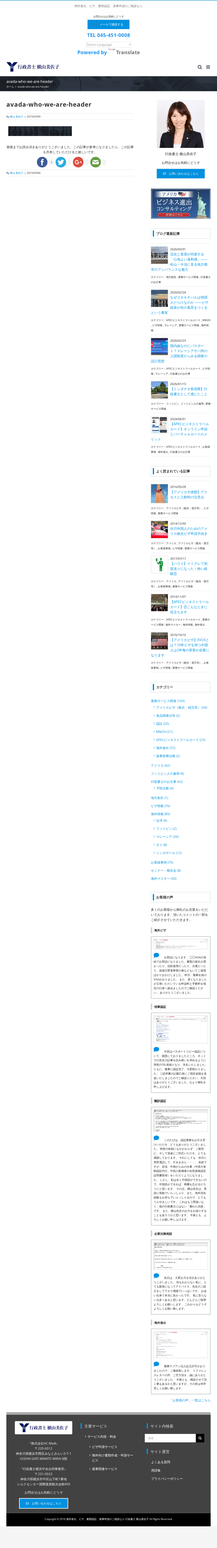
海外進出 (163, 452)
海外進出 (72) (165, 748)
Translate (128, 52)
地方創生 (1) (159, 798)
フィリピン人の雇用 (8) (167, 773)
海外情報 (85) (160, 814)
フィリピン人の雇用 (192, 403)
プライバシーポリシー (167, 1478)
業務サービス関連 (188, 277)
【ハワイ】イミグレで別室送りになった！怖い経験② (188, 568)
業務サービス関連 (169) (168, 701)
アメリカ (171, 543)
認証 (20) (162, 723)
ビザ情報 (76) (160, 806)
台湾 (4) (161, 820)
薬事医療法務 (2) (168, 756)
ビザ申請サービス (104, 1447)
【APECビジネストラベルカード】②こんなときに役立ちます (189, 606)
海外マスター (173, 624)
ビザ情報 (157, 325)
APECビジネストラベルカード (183, 320)
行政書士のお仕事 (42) (167, 781)
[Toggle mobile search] (200, 67)
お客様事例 (164, 548)
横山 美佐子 (16, 116)
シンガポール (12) (169, 853)
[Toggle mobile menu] (208, 67)
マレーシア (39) (167, 836)
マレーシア (170, 325)
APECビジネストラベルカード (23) (180, 740)
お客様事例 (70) (162, 862)
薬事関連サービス (104, 1469)
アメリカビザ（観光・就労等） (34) (181, 707)
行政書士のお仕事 (180, 373)
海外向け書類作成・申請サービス (112, 1457)
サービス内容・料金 (102, 1436)
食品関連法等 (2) (168, 715)
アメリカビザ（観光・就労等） (184, 508)
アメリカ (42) (160, 765)
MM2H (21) (164, 731)
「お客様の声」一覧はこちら (190, 1400)
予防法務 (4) (164, 788)
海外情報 (188, 624)
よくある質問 (160, 1462)
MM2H (206, 320)
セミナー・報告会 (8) (166, 870)
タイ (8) (161, 845)
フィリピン (172, 403)
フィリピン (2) (166, 828)
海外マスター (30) (163, 878)
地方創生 (171, 277)
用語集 (156, 1470)
